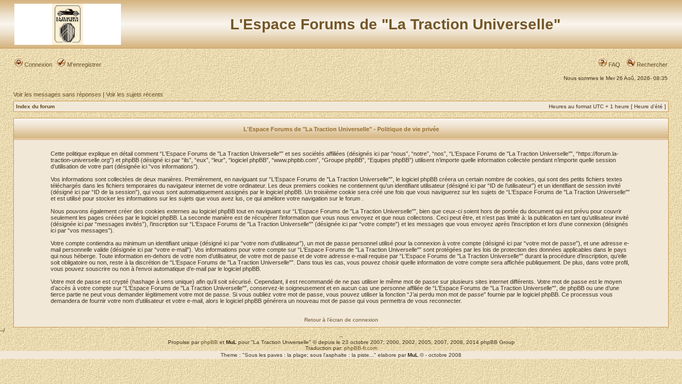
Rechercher (651, 64)
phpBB (209, 342)
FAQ (613, 64)
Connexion (37, 64)
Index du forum (35, 106)
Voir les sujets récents (134, 94)
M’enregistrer (83, 64)
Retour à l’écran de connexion (341, 320)
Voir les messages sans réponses (57, 94)
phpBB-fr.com (360, 348)
